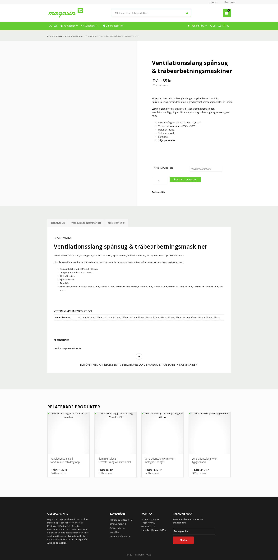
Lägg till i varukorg (185, 179)
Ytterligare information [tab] (86, 222)
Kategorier (69, 25)
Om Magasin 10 (114, 25)
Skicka (183, 540)
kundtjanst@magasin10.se (154, 530)
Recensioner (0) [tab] (116, 222)
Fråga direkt (197, 25)
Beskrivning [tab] (58, 222)
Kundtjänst (90, 25)
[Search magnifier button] (187, 13)
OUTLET (53, 25)
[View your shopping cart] (227, 13)
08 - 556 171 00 (221, 25)
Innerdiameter (163, 167)
